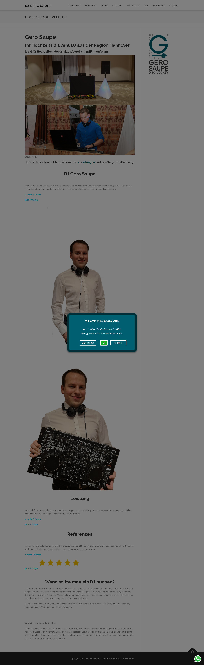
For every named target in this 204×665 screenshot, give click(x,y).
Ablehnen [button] (118, 342)
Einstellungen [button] (88, 342)
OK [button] (104, 342)
